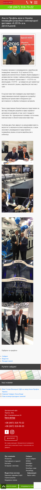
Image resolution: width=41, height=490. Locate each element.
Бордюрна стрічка (11, 480)
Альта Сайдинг (31, 458)
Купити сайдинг (9, 367)
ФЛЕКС (28, 461)
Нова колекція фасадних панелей (13, 396)
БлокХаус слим (31, 468)
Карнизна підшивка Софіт (13, 475)
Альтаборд (29, 470)
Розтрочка (8, 458)
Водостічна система (12, 473)
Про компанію (10, 456)
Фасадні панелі (7, 361)
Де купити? (11, 438)
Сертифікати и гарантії (12, 461)
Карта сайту (31, 475)
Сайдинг (5, 356)
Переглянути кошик (9, 486)
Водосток (5, 359)
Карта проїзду (10, 417)
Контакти (8, 463)
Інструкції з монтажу (12, 466)
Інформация (31, 473)
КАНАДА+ (29, 463)
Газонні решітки (10, 477)
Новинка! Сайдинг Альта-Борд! (12, 394)
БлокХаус (29, 466)
